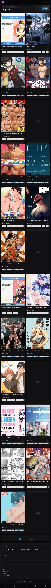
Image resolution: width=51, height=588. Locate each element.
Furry (43, 51)
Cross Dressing (24, 95)
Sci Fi (43, 225)
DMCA (4, 573)
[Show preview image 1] (12, 304)
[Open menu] (48, 2)
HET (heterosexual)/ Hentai (20, 530)
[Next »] (33, 539)
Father (23, 225)
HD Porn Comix (6, 558)
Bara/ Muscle (38, 51)
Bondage (12, 95)
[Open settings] (45, 2)
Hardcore (48, 51)
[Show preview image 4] (39, 304)
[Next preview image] (23, 29)
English (4, 51)
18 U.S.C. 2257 (6, 575)
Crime (22, 549)
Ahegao (24, 486)
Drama (12, 530)
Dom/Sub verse (27, 549)
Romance (9, 51)
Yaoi (33, 51)
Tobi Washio (23, 443)
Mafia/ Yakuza (43, 486)
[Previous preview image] (3, 29)
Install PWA (5, 571)
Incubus (46, 356)
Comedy (19, 549)
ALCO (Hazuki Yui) (41, 443)
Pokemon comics (6, 561)
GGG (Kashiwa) (46, 312)
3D (3, 549)
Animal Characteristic (15, 443)
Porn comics (5, 560)
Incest (37, 182)
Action (6, 549)
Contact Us (5, 569)
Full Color (47, 182)
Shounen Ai (15, 51)
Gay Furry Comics (29, 581)
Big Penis (46, 95)
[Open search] (42, 2)
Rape (37, 356)
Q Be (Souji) (21, 51)
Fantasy (36, 549)
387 (30, 539)
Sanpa (23, 399)
